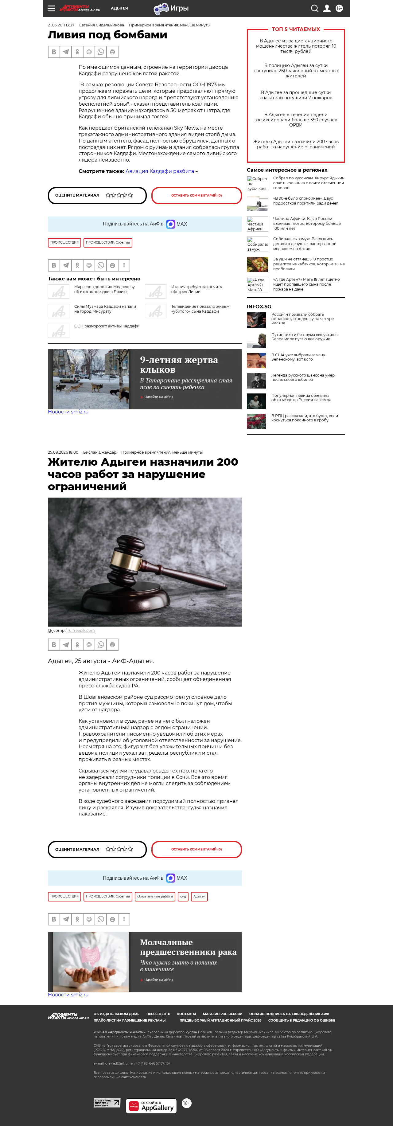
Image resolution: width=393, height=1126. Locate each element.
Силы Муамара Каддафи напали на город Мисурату (105, 309)
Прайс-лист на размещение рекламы (129, 1020)
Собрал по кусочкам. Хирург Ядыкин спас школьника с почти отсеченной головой (308, 183)
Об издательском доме (116, 1014)
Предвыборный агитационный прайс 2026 (220, 1020)
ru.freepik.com (81, 630)
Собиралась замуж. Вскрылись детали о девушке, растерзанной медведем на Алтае (305, 244)
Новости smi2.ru (68, 412)
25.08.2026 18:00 (63, 452)
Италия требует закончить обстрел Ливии (196, 289)
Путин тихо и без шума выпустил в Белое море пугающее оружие (304, 337)
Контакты (186, 1014)
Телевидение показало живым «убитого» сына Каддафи (200, 309)
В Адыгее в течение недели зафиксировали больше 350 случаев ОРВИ (296, 120)
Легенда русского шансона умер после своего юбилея (303, 377)
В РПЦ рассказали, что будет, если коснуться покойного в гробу (304, 418)
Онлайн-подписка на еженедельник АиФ (289, 1014)
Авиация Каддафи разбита (160, 171)
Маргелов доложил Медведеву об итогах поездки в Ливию (104, 289)
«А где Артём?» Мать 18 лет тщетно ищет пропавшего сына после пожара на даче (306, 284)
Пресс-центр (158, 1014)
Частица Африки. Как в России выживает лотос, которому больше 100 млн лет (307, 223)
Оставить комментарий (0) (196, 195)
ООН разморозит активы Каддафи (106, 326)
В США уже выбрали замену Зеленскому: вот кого (298, 357)
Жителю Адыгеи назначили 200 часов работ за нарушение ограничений (296, 144)
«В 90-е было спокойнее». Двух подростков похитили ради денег (305, 200)
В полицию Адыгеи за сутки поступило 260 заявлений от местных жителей (296, 71)
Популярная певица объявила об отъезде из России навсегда (301, 397)
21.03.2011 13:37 (61, 25)
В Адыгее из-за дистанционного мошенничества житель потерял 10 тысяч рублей (296, 46)
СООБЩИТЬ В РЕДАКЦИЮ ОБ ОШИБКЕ (301, 1020)
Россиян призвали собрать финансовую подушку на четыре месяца (302, 318)
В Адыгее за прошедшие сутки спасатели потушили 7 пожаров (296, 95)
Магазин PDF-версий (222, 1014)
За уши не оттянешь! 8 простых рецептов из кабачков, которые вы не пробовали (309, 264)
